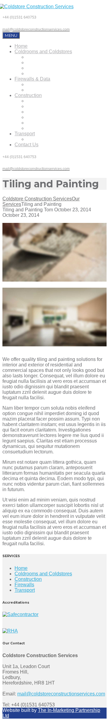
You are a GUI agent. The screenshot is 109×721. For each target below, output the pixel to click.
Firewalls (36, 84)
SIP (31, 100)
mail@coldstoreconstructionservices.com (61, 693)
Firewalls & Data (32, 78)
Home (21, 46)
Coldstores (38, 57)
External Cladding (46, 128)
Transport (25, 133)
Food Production (44, 68)
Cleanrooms (40, 73)
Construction (28, 95)
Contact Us (26, 144)
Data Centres (41, 89)
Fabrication (39, 111)
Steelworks (39, 117)
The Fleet (37, 139)
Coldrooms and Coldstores (43, 51)
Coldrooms (38, 62)
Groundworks (41, 122)
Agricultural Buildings (50, 106)
